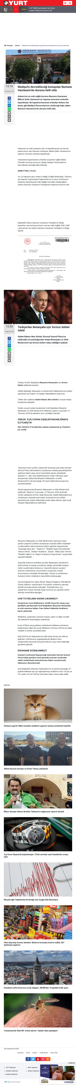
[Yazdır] (9, 116)
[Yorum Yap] (9, 120)
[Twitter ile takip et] (33, 1059)
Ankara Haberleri (33, 1071)
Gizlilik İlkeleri (44, 1053)
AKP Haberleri (33, 1067)
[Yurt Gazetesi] (16, 3)
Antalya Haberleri (12, 1074)
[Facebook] (9, 98)
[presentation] (11, 9)
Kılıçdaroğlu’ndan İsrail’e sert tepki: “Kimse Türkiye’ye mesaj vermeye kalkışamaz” (41, 9)
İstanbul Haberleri (12, 1071)
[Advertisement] (38, 28)
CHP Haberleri (11, 1067)
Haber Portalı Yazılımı (14, 1082)
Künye (28, 1053)
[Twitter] (9, 101)
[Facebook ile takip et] (28, 1059)
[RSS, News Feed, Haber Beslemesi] (47, 1059)
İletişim (35, 1053)
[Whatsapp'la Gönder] (9, 109)
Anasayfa (21, 1053)
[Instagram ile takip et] (42, 1059)
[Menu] (65, 3)
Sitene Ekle (53, 1053)
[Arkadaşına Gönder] (9, 112)
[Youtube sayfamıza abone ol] (38, 1059)
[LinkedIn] (9, 105)
